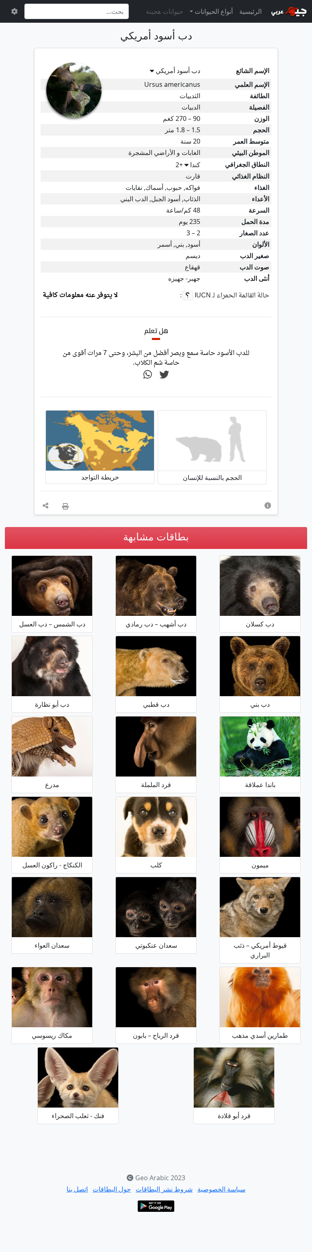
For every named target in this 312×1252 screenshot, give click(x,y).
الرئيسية (250, 11)
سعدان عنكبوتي (156, 945)
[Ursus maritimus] (156, 666)
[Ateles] (156, 907)
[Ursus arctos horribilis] (156, 586)
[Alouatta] (52, 907)
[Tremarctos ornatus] (52, 666)
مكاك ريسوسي (52, 1035)
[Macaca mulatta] (52, 997)
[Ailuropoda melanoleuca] (260, 746)
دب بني (260, 704)
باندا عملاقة (260, 784)
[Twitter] (164, 375)
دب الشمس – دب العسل (52, 624)
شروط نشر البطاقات (164, 1189)
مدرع (52, 784)
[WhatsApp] (148, 375)
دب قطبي (156, 704)
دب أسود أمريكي (178, 70)
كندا (188, 164)
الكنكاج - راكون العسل (52, 864)
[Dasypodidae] (52, 746)
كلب (156, 864)
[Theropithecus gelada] (234, 1078)
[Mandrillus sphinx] (260, 827)
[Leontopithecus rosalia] (260, 997)
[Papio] (156, 997)
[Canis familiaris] (156, 827)
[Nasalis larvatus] (156, 746)
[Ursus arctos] (260, 666)
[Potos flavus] (52, 827)
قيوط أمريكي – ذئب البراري (260, 950)
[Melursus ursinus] (260, 586)
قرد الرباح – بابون (156, 1035)
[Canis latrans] (260, 907)
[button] (267, 505)
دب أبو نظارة (52, 704)
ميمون (260, 864)
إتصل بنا (77, 1189)
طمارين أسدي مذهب (260, 1035)
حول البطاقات (112, 1189)
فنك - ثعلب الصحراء (78, 1115)
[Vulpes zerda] (78, 1078)
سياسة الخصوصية (221, 1189)
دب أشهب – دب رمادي (156, 624)
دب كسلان (260, 624)
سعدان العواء (52, 945)
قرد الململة (156, 784)
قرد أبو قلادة (234, 1115)
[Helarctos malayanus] (52, 586)
